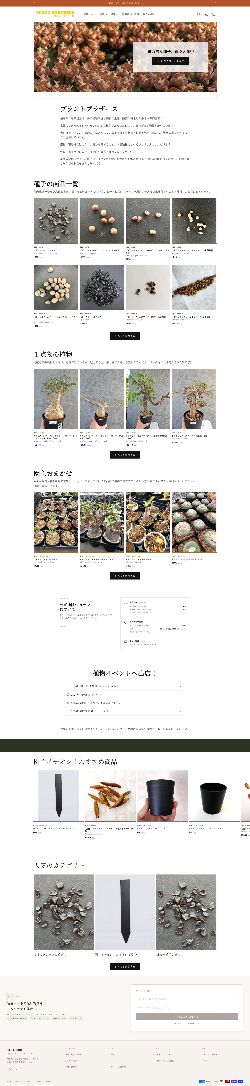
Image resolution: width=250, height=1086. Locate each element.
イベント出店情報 (118, 1066)
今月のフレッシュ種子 (48, 954)
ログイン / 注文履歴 (165, 1060)
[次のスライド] (128, 95)
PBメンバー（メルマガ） (167, 1054)
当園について (116, 1054)
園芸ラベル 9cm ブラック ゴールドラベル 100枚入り (55, 828)
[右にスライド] (132, 847)
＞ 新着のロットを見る (170, 61)
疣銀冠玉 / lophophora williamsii (187, 559)
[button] (103, 14)
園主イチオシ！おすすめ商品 (114, 954)
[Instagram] (9, 1069)
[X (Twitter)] (16, 1069)
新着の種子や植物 (168, 954)
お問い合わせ (71, 1066)
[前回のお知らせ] (34, 3)
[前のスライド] (122, 95)
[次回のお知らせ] (216, 3)
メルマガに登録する (188, 1016)
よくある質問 (71, 1060)
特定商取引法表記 (209, 1054)
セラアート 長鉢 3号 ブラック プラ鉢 (152, 828)
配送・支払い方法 (73, 1054)
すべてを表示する (125, 335)
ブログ (113, 1060)
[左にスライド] (118, 847)
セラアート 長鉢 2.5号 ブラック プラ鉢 (205, 828)
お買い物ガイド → (65, 626)
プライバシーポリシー (211, 1060)
